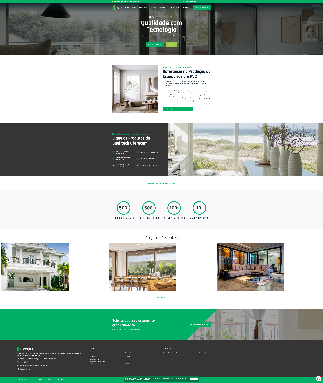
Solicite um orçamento (155, 44)
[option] (161, 27)
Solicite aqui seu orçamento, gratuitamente (178, 109)
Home (134, 8)
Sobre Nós (143, 8)
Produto (153, 8)
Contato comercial (201, 8)
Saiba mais (146, 379)
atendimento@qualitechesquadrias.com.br (126, 1)
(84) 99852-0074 (25, 362)
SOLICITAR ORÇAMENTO (198, 324)
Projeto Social (174, 8)
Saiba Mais (171, 44)
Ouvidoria (185, 8)
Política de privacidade (170, 353)
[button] (318, 378)
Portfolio (162, 8)
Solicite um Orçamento (205, 353)
